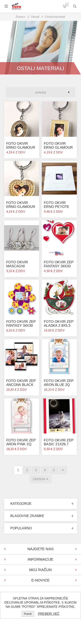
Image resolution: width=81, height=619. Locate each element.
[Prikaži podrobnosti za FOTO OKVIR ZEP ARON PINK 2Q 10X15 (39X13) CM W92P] (21, 415)
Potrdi (28, 613)
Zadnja (39, 479)
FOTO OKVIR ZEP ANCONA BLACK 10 (21, 385)
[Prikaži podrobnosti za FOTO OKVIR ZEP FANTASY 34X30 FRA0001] (59, 237)
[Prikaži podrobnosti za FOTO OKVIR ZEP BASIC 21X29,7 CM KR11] (59, 415)
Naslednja (63, 470)
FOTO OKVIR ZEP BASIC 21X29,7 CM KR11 (59, 444)
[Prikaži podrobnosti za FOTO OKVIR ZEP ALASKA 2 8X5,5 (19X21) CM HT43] (59, 297)
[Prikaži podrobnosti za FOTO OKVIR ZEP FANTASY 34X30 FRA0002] (21, 297)
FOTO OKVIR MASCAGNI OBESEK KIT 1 (18, 266)
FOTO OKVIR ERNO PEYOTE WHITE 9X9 (56, 207)
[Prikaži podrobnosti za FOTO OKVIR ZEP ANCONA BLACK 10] (21, 356)
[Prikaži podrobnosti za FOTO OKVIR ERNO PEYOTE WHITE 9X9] (59, 178)
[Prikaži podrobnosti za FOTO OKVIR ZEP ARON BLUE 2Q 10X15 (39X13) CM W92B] (59, 356)
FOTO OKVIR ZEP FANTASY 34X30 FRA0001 (59, 266)
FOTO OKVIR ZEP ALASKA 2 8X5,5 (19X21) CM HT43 (59, 325)
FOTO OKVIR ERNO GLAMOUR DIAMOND (20, 147)
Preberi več (48, 613)
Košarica (67, 4)
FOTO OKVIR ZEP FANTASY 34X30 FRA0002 (21, 325)
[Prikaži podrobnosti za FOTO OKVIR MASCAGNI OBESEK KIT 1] (21, 237)
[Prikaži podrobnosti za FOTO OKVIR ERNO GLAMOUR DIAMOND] (21, 119)
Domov (20, 16)
